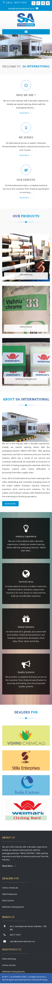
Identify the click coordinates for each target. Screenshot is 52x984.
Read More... (25, 113)
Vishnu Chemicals (10, 887)
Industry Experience (26, 536)
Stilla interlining (9, 958)
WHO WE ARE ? (26, 95)
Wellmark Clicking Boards (26, 379)
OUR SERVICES (26, 179)
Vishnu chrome (26, 327)
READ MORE (10, 503)
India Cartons (8, 900)
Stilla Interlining (26, 274)
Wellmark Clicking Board (13, 907)
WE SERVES (26, 137)
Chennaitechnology (39, 979)
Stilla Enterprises (9, 894)
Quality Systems (26, 672)
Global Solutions (26, 626)
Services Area (26, 581)
